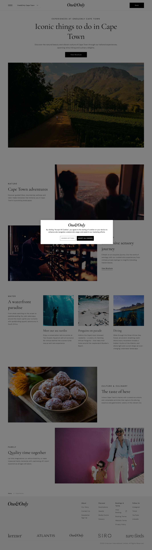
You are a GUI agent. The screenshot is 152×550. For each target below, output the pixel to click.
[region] (77, 232)
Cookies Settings (67, 238)
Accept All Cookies (85, 238)
